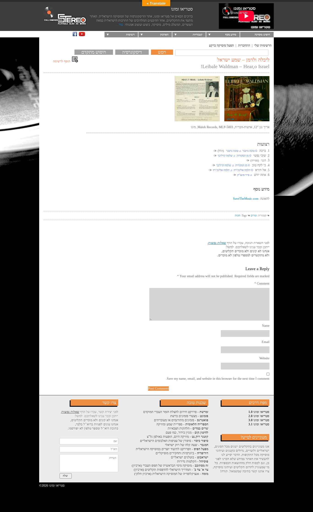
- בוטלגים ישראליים (189, 457)
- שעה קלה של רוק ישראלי (186, 445)
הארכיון (164, 34)
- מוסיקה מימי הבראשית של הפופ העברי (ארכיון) (170, 465)
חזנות (237, 215)
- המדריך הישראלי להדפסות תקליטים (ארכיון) (171, 469)
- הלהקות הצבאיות (188, 428)
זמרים (254, 215)
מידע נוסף (230, 34)
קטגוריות (197, 34)
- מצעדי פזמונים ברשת (189, 416)
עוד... (119, 24)
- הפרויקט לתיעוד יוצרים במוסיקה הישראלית (172, 449)
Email (265, 342)
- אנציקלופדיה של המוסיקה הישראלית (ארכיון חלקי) (171, 474)
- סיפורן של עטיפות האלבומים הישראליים (174, 441)
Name (265, 325)
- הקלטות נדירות (192, 461)
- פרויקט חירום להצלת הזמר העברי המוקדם (175, 412)
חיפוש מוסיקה (262, 34)
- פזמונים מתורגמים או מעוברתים (181, 420)
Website (264, 358)
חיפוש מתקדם (93, 52)
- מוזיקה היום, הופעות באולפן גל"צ (177, 436)
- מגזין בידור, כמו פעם (187, 432)
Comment (261, 283)
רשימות (130, 34)
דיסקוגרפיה (132, 52)
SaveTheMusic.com (245, 198)
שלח (65, 475)
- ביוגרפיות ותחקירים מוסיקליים (182, 453)
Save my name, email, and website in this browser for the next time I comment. (217, 378)
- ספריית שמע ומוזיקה (182, 424)
